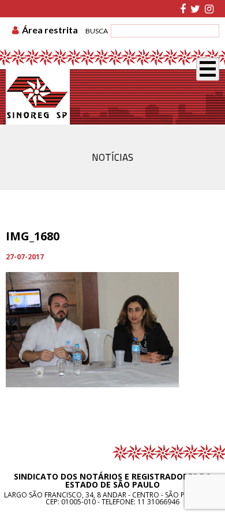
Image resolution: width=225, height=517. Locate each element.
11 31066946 (158, 502)
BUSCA (96, 31)
